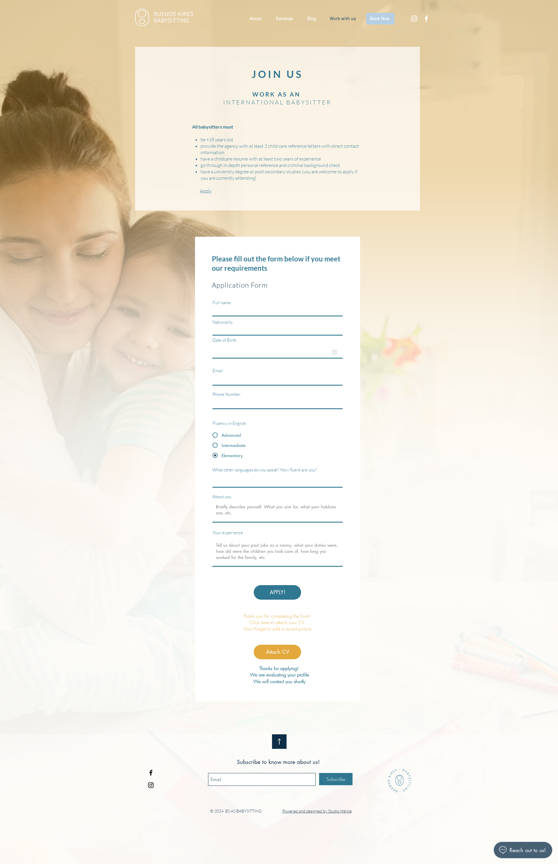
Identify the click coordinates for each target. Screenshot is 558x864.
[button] (258, 19)
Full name (221, 302)
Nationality (222, 322)
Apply (206, 191)
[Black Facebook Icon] (151, 772)
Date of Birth (224, 340)
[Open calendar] (334, 352)
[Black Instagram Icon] (151, 785)
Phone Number (226, 394)
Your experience (227, 532)
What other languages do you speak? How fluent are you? (264, 470)
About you (221, 496)
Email (217, 370)
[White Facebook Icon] (426, 19)
